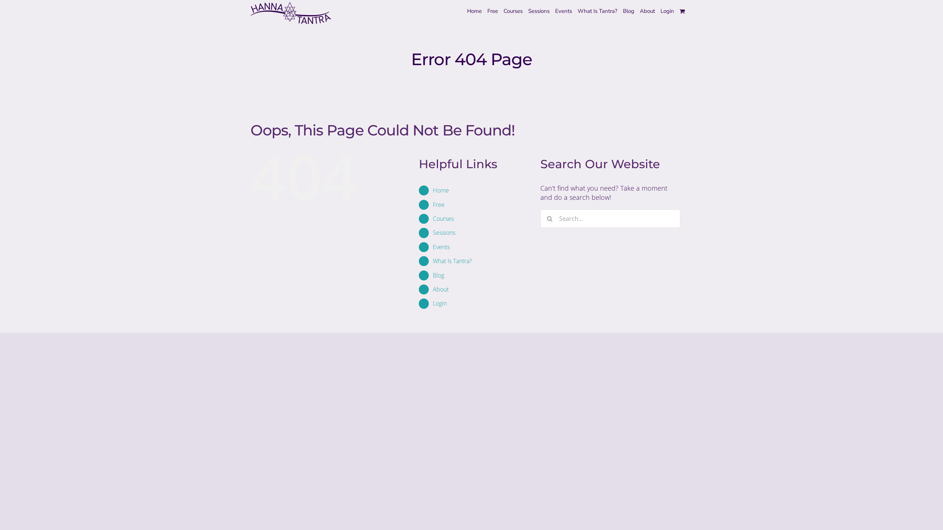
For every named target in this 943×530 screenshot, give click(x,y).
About (441, 289)
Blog (438, 275)
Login (440, 303)
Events (441, 247)
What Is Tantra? (452, 261)
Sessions (444, 233)
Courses (443, 219)
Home (441, 190)
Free (439, 205)
